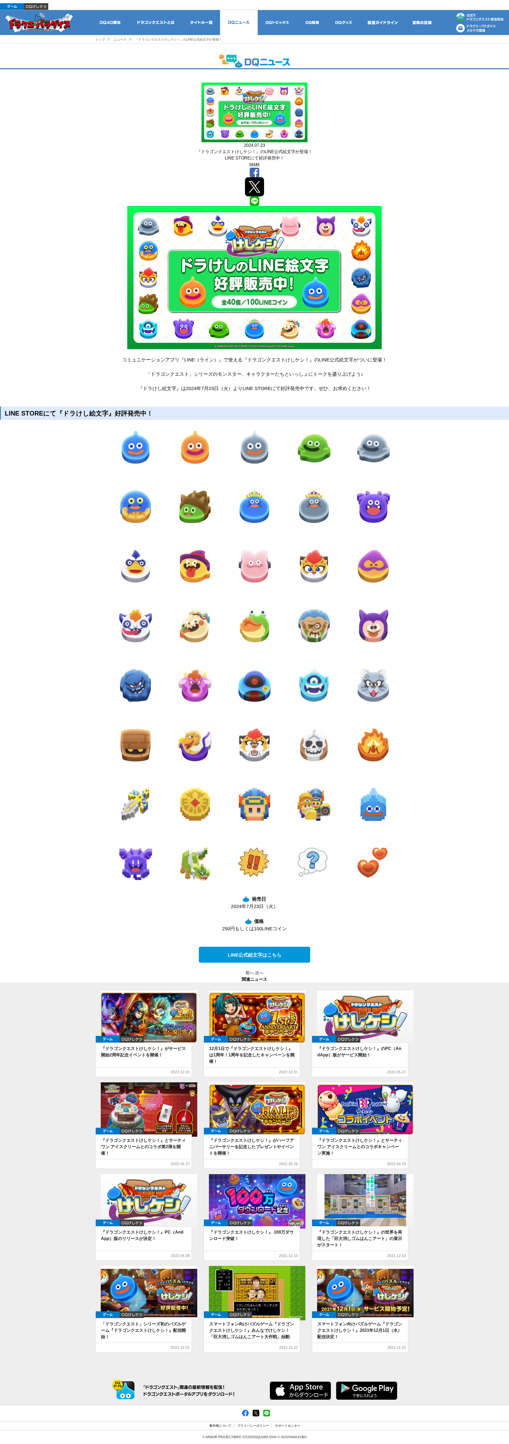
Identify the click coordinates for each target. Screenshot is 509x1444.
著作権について (220, 1426)
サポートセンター (287, 1426)
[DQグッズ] (343, 22)
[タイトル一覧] (201, 22)
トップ (100, 39)
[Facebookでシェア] (245, 1413)
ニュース (120, 39)
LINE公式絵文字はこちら (255, 955)
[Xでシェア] (256, 1413)
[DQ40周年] (110, 22)
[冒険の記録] (422, 22)
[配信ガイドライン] (382, 22)
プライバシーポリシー (253, 1426)
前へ (249, 973)
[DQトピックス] (277, 22)
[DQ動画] (312, 22)
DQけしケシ (36, 6)
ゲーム (12, 6)
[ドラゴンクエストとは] (155, 22)
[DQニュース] (239, 22)
